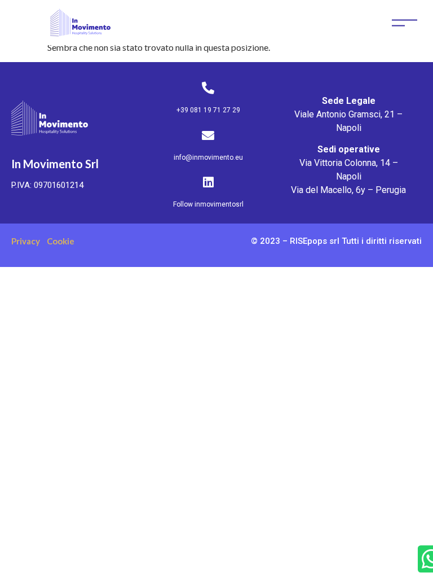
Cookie (60, 241)
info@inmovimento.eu (208, 157)
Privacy (25, 241)
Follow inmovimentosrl (208, 204)
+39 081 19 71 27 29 (208, 110)
